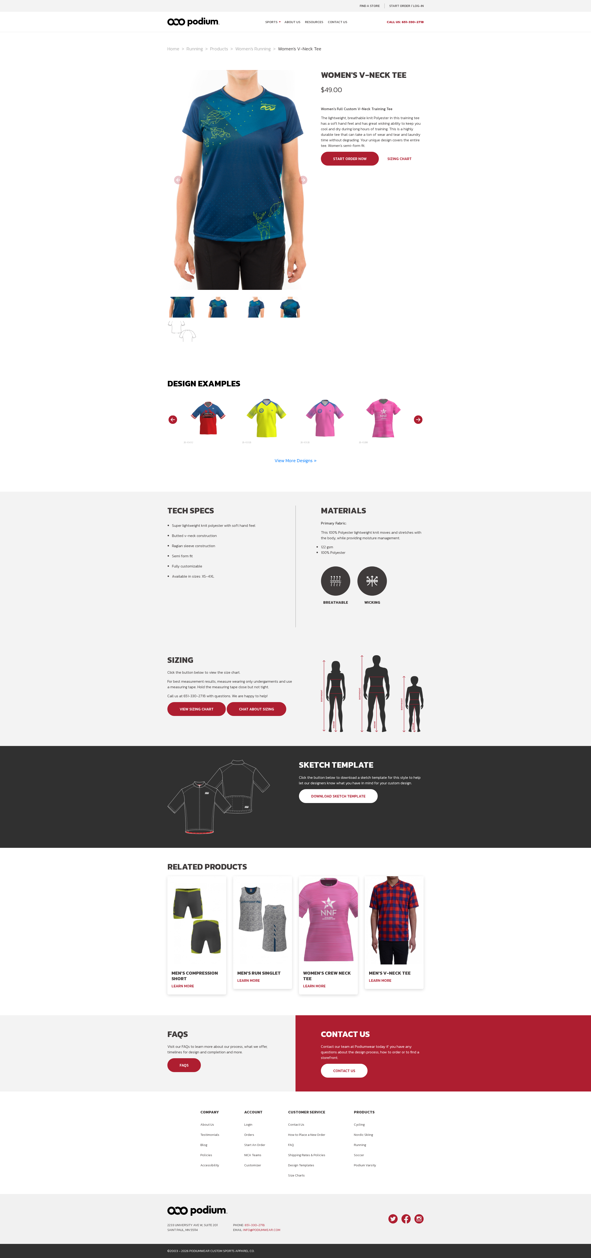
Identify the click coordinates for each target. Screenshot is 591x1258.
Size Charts (296, 1175)
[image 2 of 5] (217, 307)
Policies (206, 1155)
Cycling (359, 1124)
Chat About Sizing (256, 709)
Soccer (359, 1155)
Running (195, 48)
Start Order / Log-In (406, 5)
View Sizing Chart (197, 709)
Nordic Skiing (363, 1134)
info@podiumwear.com (261, 1230)
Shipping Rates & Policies (306, 1155)
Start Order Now (350, 158)
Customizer (252, 1165)
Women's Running (253, 48)
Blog (203, 1145)
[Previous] (173, 419)
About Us (292, 22)
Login (248, 1124)
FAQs (184, 1065)
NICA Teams (252, 1155)
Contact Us (337, 22)
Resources (314, 22)
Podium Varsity (365, 1165)
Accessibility (209, 1165)
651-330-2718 (255, 1225)
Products (219, 48)
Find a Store (370, 5)
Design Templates (301, 1165)
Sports (271, 22)
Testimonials (209, 1134)
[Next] (418, 419)
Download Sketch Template (338, 796)
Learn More (183, 986)
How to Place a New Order (306, 1134)
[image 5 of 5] (181, 331)
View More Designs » (295, 460)
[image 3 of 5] (254, 307)
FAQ (291, 1145)
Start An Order (254, 1145)
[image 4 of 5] (290, 307)
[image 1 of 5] (181, 307)
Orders (249, 1134)
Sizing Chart (399, 158)
